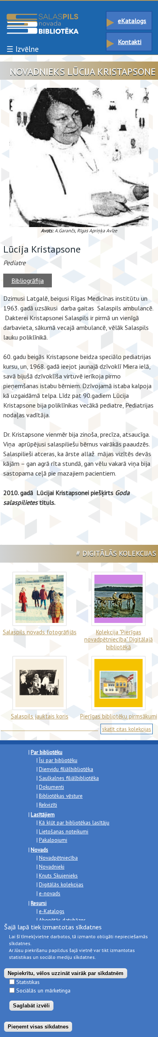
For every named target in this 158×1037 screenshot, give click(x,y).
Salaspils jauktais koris (39, 716)
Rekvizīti (48, 804)
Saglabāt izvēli (31, 1006)
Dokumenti (51, 786)
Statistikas (28, 982)
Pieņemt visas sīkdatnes (38, 1027)
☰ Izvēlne (22, 49)
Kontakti (129, 42)
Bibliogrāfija (27, 280)
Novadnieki (51, 866)
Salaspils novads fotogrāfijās (40, 632)
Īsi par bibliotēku (58, 760)
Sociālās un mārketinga (43, 990)
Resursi (39, 903)
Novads (39, 849)
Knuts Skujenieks (58, 875)
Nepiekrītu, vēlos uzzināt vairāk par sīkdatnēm (66, 973)
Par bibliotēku (46, 752)
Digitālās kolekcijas (61, 884)
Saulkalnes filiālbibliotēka (69, 778)
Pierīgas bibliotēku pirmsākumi (118, 716)
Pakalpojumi (53, 840)
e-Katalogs (51, 911)
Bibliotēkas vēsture (61, 795)
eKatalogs (132, 21)
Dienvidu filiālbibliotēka (66, 769)
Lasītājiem (43, 814)
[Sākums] (42, 17)
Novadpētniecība (58, 857)
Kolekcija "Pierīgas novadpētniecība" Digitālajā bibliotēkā (118, 639)
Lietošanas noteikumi (63, 831)
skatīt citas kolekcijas (126, 729)
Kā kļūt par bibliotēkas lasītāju (74, 822)
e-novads (49, 893)
